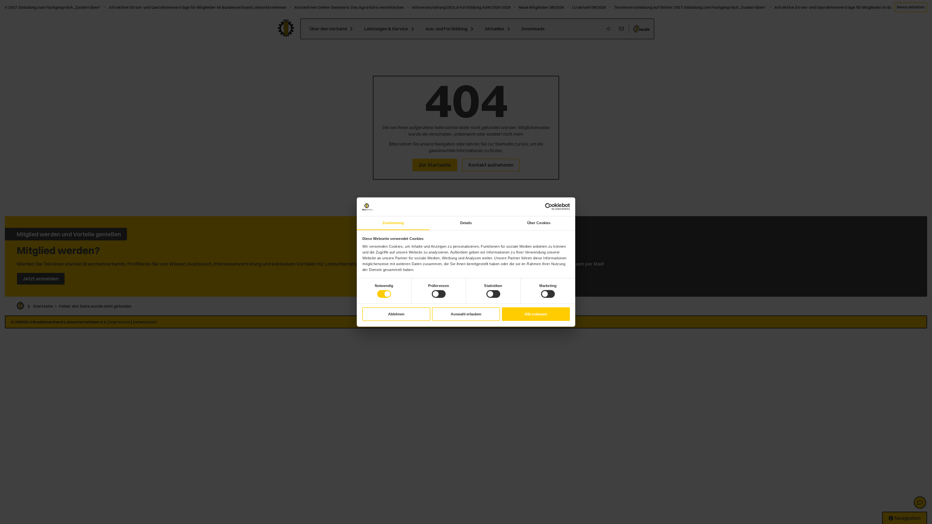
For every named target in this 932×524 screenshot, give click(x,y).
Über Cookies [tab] (538, 223)
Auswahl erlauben (466, 314)
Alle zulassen (535, 314)
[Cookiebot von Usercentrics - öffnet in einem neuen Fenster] (548, 206)
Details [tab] (466, 223)
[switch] (439, 294)
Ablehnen (396, 314)
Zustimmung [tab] (393, 223)
